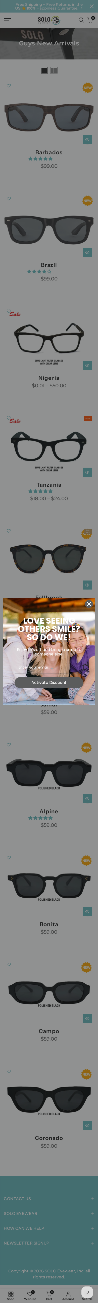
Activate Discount (49, 682)
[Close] (89, 604)
